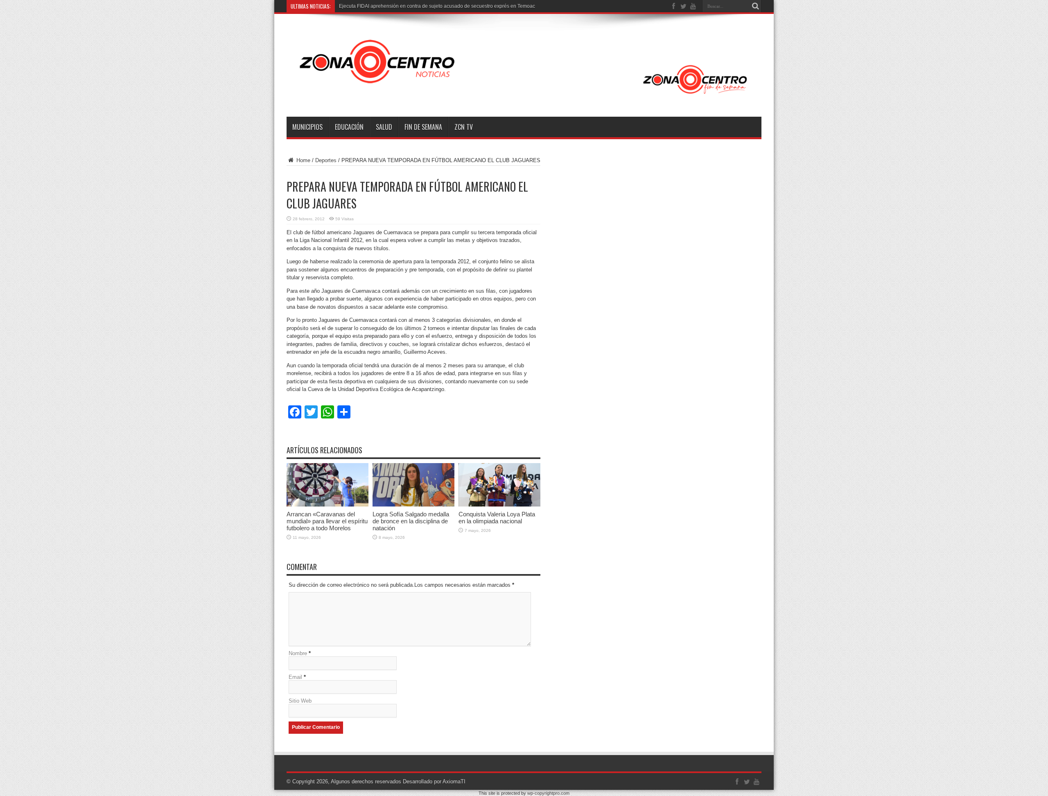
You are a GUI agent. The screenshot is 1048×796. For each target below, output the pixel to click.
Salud (384, 127)
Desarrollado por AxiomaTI (434, 781)
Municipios (307, 127)
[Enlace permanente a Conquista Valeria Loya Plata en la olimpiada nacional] (499, 505)
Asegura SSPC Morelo (364, 6)
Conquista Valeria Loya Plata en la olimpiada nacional (496, 518)
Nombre (298, 653)
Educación (349, 127)
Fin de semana (423, 127)
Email (295, 677)
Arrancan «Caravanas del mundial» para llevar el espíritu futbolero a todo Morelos (327, 521)
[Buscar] (755, 6)
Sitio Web (300, 701)
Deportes (326, 160)
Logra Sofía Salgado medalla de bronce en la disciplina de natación (411, 521)
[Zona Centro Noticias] (524, 96)
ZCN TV (463, 127)
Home (302, 160)
